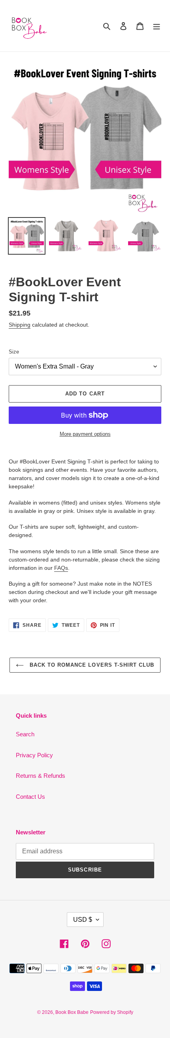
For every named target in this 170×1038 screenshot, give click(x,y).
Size (14, 352)
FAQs (61, 568)
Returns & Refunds (40, 775)
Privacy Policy (34, 755)
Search (25, 734)
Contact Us (30, 796)
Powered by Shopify (111, 1012)
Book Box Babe (72, 1012)
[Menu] (156, 25)
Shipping (19, 324)
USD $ (82, 919)
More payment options (85, 434)
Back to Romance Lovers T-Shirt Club (91, 665)
